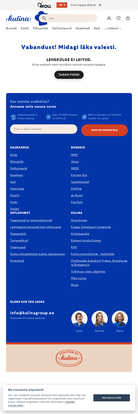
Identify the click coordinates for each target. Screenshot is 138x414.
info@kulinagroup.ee (32, 313)
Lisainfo (70, 402)
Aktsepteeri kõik (111, 397)
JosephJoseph (80, 182)
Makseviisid (18, 234)
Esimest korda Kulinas (86, 240)
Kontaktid (17, 260)
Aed (12, 182)
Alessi (75, 161)
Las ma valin (15, 405)
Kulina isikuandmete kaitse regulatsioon (37, 254)
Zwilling (76, 188)
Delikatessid (18, 168)
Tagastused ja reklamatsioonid (31, 220)
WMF (74, 155)
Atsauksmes (79, 220)
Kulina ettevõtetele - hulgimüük (93, 254)
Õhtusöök (17, 161)
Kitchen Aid (79, 175)
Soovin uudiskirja (104, 130)
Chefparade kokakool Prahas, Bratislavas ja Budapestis (99, 262)
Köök (13, 155)
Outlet (14, 209)
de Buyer (77, 195)
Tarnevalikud (19, 240)
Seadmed (16, 175)
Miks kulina (78, 278)
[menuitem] (11, 29)
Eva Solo (77, 202)
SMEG (75, 168)
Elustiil (14, 195)
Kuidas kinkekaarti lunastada (91, 227)
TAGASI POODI (69, 74)
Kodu (13, 202)
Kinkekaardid (80, 234)
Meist (75, 285)
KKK (74, 247)
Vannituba (17, 188)
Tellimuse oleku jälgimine (88, 271)
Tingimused (18, 247)
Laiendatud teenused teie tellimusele (35, 227)
